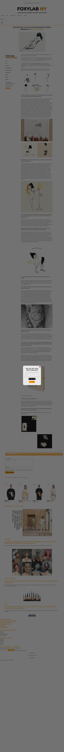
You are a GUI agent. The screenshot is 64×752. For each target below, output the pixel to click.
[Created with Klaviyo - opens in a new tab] (32, 385)
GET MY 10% (32, 378)
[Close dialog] (39, 366)
